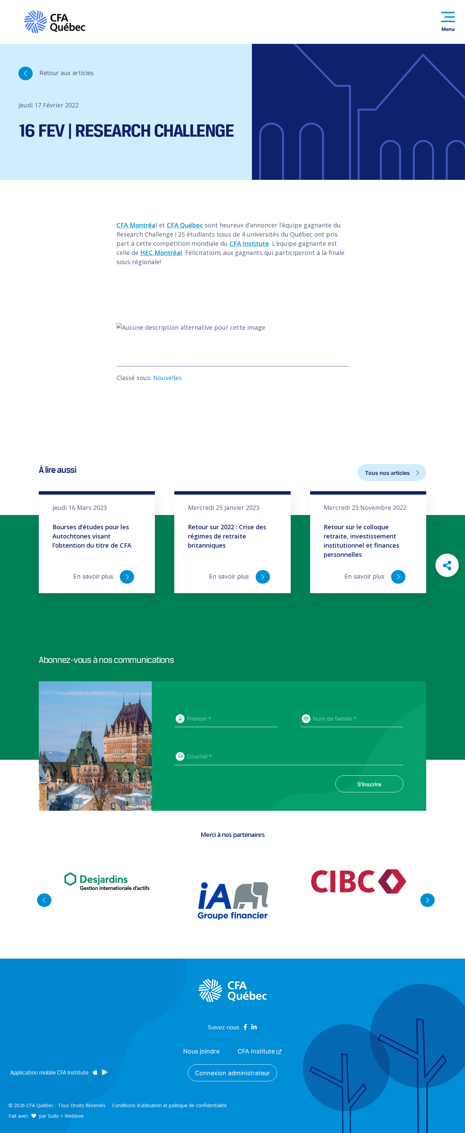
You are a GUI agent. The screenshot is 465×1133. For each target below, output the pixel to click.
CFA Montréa (136, 225)
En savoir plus (94, 576)
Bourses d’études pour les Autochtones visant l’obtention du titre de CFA (91, 536)
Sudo (53, 1116)
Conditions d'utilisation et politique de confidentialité (169, 1105)
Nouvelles (167, 378)
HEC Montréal (161, 252)
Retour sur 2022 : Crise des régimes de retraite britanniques (227, 536)
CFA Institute (249, 243)
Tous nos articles (388, 472)
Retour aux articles (66, 72)
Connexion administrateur (232, 1073)
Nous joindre (201, 1051)
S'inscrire (369, 784)
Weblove (74, 1116)
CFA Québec (185, 225)
